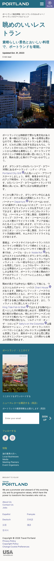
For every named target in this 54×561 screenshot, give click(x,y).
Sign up (45, 418)
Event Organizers (11, 465)
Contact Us (8, 504)
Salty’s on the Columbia (31, 323)
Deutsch (7, 519)
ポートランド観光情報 (11, 14)
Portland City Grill (12, 173)
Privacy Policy (9, 541)
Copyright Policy (10, 543)
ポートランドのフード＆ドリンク (16, 17)
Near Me (50, 6)
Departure (19, 201)
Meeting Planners (11, 462)
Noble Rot (37, 252)
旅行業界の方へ (10, 453)
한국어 (6, 530)
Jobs (5, 507)
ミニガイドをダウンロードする (17, 396)
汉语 (5, 525)
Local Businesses (11, 456)
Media (5, 459)
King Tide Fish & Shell (14, 307)
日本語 (30, 519)
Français (31, 514)
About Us (7, 502)
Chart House (41, 287)
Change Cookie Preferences (16, 546)
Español (6, 514)
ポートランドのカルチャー (32, 14)
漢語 (29, 525)
